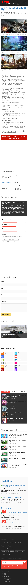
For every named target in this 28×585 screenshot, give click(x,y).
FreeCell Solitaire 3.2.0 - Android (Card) (17, 453)
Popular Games (5, 391)
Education (20, 548)
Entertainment (5, 551)
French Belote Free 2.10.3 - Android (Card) (17, 447)
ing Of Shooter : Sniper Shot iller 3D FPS (12, 236)
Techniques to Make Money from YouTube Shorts (13, 526)
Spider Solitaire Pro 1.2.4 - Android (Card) (17, 441)
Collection (8, 548)
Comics (14, 548)
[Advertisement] (14, 155)
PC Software (7, 574)
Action (4, 239)
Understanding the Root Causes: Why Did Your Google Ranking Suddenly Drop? (12, 500)
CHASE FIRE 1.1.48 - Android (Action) (16, 418)
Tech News (6, 508)
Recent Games (14, 391)
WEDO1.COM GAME (17, 13)
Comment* (3, 301)
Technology (13, 493)
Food (16, 551)
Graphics (22, 551)
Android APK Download (9, 241)
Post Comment (6, 314)
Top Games (23, 391)
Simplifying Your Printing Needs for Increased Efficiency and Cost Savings (12, 516)
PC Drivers (6, 579)
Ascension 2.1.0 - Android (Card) (17, 458)
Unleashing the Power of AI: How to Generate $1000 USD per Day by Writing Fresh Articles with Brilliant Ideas (13, 490)
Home (8, 554)
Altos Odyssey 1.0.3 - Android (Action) (16, 401)
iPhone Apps (7, 581)
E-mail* (2, 288)
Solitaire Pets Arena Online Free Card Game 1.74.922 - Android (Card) (18, 435)
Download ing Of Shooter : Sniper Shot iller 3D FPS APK (14, 137)
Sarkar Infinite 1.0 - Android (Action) (16, 412)
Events (12, 551)
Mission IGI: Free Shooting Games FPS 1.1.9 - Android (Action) (16, 396)
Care (3, 548)
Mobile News (6, 481)
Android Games (7, 578)
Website (3, 294)
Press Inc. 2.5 (5, 334)
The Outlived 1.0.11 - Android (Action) (16, 407)
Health (3, 554)
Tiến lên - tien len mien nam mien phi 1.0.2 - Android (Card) (18, 465)
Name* (2, 281)
